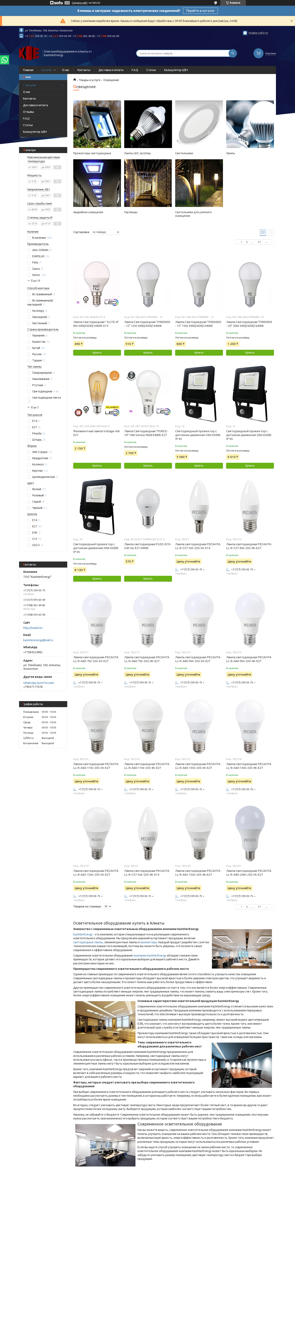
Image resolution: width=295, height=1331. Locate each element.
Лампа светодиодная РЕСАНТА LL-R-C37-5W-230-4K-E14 (146, 872)
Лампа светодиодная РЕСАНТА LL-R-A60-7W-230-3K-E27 (95, 659)
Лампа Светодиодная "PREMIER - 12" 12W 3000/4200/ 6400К (147, 323)
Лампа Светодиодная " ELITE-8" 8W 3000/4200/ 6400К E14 (96, 323)
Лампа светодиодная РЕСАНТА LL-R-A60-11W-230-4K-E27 (146, 765)
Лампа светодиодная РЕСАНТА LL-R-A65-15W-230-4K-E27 (197, 872)
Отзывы (28, 111)
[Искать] (233, 53)
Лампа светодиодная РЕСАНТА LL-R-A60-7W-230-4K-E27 (146, 659)
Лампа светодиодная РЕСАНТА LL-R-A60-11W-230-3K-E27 (95, 765)
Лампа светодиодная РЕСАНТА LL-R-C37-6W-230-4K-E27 (248, 546)
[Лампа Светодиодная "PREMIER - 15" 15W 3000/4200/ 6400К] (199, 284)
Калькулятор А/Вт (176, 70)
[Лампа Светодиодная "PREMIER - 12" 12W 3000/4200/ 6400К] (148, 284)
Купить (97, 352)
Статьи (151, 70)
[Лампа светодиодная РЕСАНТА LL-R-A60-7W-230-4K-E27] (148, 620)
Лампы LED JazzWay (137, 153)
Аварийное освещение (88, 212)
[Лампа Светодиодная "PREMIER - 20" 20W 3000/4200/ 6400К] (250, 284)
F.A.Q (135, 70)
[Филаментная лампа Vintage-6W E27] (97, 394)
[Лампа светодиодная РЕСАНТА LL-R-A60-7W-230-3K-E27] (97, 620)
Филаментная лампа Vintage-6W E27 (96, 433)
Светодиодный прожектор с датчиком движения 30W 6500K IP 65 (96, 547)
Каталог (47, 70)
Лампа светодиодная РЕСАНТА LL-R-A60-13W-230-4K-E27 (248, 765)
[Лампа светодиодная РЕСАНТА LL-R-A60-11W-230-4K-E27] (148, 726)
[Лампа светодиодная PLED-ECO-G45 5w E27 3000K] (148, 507)
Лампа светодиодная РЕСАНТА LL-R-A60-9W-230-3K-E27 (197, 659)
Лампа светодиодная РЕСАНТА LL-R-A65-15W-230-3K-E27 (95, 872)
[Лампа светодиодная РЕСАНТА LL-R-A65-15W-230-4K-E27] (199, 833)
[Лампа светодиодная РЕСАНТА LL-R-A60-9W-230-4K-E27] (250, 620)
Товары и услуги (89, 80)
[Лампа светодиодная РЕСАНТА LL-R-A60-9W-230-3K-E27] (199, 620)
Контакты (83, 70)
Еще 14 (35, 280)
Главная (28, 70)
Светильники (184, 153)
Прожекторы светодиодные (92, 153)
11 (259, 242)
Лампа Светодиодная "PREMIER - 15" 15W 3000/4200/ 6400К (198, 323)
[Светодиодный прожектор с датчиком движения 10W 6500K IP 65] (199, 394)
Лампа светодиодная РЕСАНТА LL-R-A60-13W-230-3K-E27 (197, 765)
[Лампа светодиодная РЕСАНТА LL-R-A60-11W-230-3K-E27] (97, 726)
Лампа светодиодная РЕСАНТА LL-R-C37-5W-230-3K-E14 (197, 546)
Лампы (230, 153)
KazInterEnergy (83, 934)
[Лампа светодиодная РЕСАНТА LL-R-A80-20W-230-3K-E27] (250, 833)
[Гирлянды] (148, 183)
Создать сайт (80, 2)
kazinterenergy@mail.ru (38, 640)
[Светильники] (199, 124)
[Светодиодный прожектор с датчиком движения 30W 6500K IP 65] (97, 507)
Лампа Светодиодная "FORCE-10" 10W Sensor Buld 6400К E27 (146, 433)
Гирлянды (130, 212)
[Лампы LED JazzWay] (148, 124)
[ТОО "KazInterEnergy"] (29, 53)
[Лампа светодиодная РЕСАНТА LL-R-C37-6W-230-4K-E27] (250, 507)
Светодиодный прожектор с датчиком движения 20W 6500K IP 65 (249, 434)
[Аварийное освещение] (97, 183)
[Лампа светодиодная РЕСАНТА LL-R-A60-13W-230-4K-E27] (250, 726)
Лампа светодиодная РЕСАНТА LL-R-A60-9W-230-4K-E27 (248, 659)
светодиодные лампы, (88, 942)
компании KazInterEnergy (149, 955)
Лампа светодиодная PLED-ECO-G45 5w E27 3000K (148, 546)
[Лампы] (250, 124)
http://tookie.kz (33, 627)
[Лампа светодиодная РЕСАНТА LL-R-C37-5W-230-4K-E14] (148, 833)
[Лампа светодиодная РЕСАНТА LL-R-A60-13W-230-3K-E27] (199, 726)
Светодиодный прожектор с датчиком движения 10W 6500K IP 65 (198, 434)
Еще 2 (35, 407)
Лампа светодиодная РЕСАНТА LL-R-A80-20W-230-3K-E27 (248, 872)
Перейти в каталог (200, 10)
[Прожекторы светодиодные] (97, 124)
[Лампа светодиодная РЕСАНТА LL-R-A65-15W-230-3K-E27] (97, 833)
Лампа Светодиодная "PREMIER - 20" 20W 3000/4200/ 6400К (249, 323)
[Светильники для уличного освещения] (199, 183)
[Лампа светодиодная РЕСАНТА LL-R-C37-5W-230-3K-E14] (199, 507)
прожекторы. (149, 942)
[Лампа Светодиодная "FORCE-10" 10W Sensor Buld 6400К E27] (148, 394)
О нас (65, 70)
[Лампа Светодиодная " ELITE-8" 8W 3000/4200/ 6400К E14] (97, 284)
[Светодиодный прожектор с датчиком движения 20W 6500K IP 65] (250, 394)
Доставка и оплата (111, 70)
